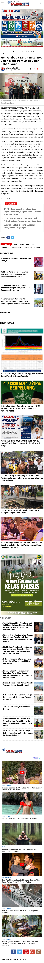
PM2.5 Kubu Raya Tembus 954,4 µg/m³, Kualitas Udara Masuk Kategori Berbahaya (22, 374)
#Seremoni (27, 247)
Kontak (23, 959)
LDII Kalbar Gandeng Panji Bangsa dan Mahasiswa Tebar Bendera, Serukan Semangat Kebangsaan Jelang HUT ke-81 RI (17, 650)
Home (2, 52)
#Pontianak (16, 247)
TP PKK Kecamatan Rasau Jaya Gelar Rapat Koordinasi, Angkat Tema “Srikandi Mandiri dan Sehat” (22, 212)
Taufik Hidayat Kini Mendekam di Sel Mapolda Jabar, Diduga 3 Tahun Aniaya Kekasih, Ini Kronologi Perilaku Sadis (17, 626)
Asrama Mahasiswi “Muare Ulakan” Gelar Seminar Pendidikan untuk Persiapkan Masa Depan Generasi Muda (18, 722)
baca (33, 69)
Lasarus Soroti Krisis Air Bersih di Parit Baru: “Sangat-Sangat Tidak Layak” (20, 511)
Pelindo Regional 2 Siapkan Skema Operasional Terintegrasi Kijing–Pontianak (17, 661)
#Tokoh (37, 247)
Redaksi (5, 959)
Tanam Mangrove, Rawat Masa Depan (16, 708)
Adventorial (8, 52)
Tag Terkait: (6, 244)
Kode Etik (14, 959)
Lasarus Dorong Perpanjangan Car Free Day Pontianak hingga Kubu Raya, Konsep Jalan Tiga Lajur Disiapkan (22, 478)
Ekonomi (15, 52)
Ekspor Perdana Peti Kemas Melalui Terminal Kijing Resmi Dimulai (18, 684)
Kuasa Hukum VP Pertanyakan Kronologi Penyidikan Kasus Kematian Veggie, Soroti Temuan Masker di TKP (17, 674)
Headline (22, 52)
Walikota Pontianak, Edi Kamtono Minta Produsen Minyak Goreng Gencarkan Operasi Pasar (15, 274)
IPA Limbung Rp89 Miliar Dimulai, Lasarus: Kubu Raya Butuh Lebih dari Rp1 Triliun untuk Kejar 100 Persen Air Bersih (22, 545)
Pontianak (29, 52)
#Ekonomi (30, 244)
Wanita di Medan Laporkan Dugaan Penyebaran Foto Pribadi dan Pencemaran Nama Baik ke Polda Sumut (18, 638)
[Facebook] (8, 237)
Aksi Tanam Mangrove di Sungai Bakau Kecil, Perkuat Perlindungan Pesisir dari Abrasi (18, 733)
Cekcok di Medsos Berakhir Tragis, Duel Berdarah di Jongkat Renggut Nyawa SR (18, 697)
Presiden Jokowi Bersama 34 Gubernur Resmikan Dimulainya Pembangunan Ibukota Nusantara (15, 301)
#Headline (5, 247)
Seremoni (36, 52)
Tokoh (2, 53)
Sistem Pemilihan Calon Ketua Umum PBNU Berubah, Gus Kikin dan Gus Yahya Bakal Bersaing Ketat (20, 408)
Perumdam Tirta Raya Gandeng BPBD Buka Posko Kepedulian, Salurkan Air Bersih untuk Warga (20, 443)
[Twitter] (12, 237)
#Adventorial (19, 244)
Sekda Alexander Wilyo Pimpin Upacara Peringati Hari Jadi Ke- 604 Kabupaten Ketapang (15, 287)
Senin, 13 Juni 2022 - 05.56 (13, 70)
